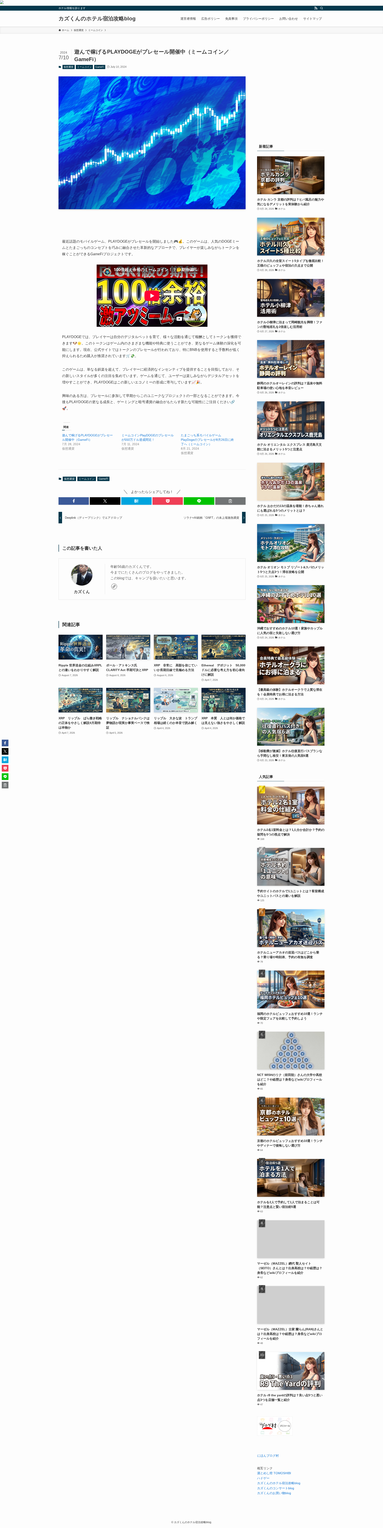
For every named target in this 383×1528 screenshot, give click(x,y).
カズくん (82, 592)
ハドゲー (263, 1478)
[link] (114, 586)
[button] (74, 501)
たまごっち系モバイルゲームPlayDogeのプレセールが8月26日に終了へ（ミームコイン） (207, 439)
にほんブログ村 (268, 1455)
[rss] (316, 8)
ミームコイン (84, 67)
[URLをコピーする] (230, 501)
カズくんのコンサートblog (275, 1488)
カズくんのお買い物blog (274, 1493)
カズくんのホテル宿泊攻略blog (97, 18)
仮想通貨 (68, 67)
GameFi (99, 67)
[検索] (321, 8)
